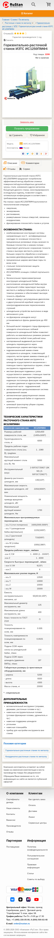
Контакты (10, 814)
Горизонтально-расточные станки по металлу (27, 750)
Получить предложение (26, 128)
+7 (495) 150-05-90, (21, 920)
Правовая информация (33, 866)
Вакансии (10, 820)
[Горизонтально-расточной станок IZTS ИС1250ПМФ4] (27, 83)
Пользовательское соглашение (35, 857)
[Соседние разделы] (32, 23)
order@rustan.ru (22, 923)
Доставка (33, 811)
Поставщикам (12, 847)
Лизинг (32, 817)
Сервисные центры (38, 823)
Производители (13, 826)
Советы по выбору (36, 879)
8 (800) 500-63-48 (39, 920)
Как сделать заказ (37, 799)
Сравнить (17, 135)
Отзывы (10, 832)
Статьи (30, 873)
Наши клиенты (13, 808)
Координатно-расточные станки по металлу (26, 756)
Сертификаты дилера (12, 800)
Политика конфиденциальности (37, 848)
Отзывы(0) (8, 33)
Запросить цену (27, 122)
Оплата (32, 805)
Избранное (39, 135)
